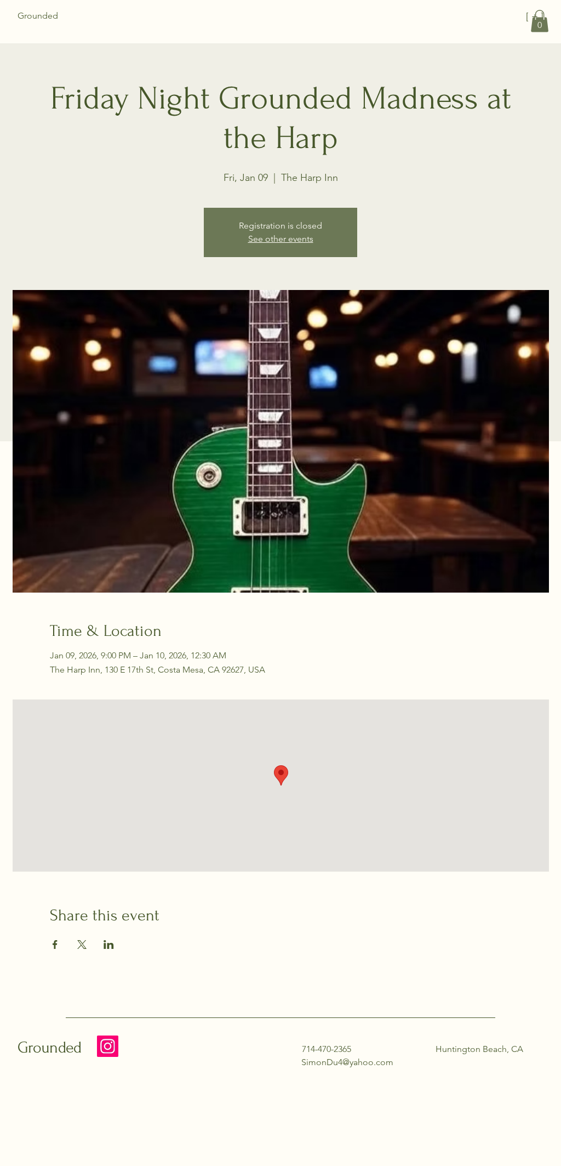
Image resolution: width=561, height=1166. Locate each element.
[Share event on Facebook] (55, 944)
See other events (280, 239)
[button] (539, 21)
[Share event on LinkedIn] (109, 944)
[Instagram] (107, 1046)
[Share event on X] (82, 944)
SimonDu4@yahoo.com (347, 1062)
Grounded (49, 1047)
